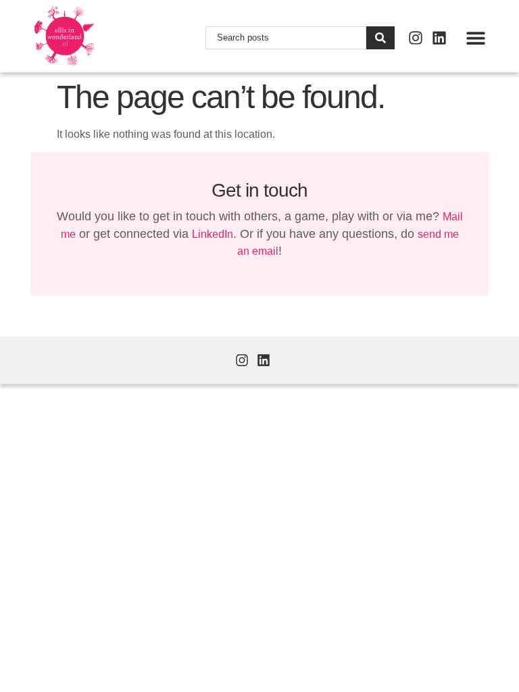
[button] (475, 37)
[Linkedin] (439, 37)
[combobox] (285, 37)
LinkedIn (212, 234)
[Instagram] (415, 37)
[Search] (380, 37)
